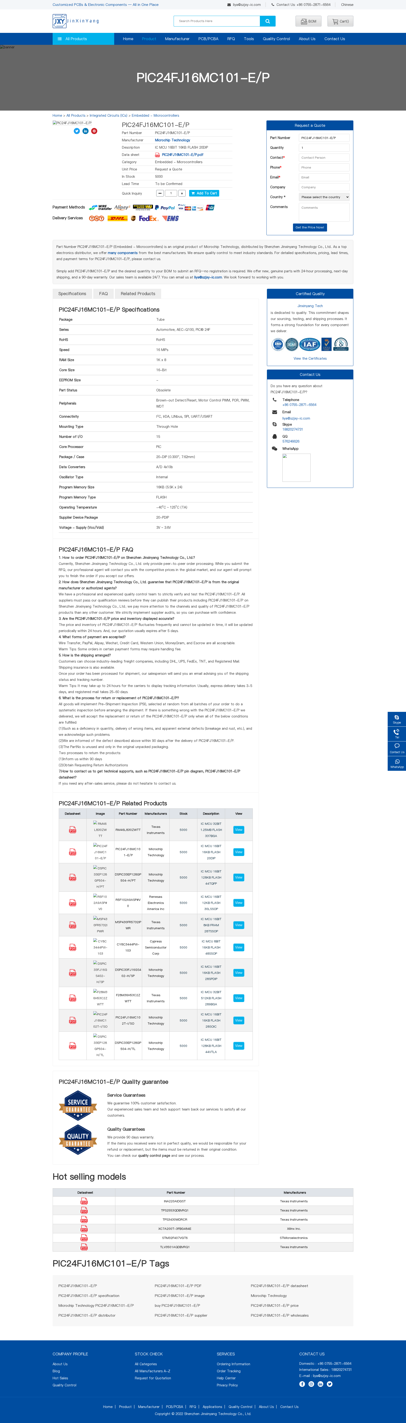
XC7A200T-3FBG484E (174, 1228)
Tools (249, 38)
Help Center (226, 1378)
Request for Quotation (153, 1378)
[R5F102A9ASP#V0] (72, 905)
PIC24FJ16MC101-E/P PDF (178, 1285)
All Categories (146, 1364)
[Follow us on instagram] (311, 1384)
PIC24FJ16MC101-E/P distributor (87, 1315)
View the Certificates (310, 358)
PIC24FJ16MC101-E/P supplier (181, 1315)
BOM (312, 21)
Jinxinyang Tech (310, 306)
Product (149, 38)
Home (128, 38)
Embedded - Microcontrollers (155, 115)
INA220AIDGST (175, 1201)
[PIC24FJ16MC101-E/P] (72, 854)
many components (122, 253)
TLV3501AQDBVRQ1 (175, 1247)
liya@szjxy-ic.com (247, 4)
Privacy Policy (227, 1385)
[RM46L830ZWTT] (72, 832)
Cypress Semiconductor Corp (156, 947)
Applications (212, 1406)
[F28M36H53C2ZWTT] (72, 1000)
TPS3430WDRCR (175, 1219)
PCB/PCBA (209, 38)
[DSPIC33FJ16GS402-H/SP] (72, 975)
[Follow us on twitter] (329, 1384)
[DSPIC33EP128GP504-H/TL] (72, 1048)
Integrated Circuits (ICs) (108, 115)
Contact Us (334, 38)
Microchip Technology (172, 140)
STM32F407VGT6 (175, 1238)
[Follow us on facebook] (302, 1384)
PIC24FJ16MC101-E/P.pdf (182, 154)
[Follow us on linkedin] (320, 1384)
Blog (56, 1371)
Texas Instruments (294, 1201)
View (238, 829)
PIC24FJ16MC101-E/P (78, 1285)
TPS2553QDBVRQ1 (175, 1210)
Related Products (138, 294)
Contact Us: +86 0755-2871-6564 (303, 4)
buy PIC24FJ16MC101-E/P (177, 1305)
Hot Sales (60, 1378)
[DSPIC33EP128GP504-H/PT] (72, 880)
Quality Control (276, 38)
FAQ (103, 294)
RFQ (231, 38)
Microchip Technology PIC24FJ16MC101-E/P (96, 1305)
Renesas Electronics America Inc (155, 903)
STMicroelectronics (294, 1238)
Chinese (347, 4)
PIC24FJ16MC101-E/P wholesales (280, 1315)
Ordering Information (233, 1364)
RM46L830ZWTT (128, 830)
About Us (307, 38)
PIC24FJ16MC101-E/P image (180, 1295)
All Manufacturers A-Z (152, 1371)
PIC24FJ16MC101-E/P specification (89, 1295)
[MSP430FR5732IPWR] (72, 927)
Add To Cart (206, 193)
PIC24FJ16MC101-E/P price (275, 1305)
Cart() (344, 21)
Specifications (72, 294)
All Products (76, 38)
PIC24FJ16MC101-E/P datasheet (279, 1285)
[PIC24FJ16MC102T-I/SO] (72, 1023)
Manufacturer (177, 38)
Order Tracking (229, 1371)
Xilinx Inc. (294, 1228)
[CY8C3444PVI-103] (72, 950)
